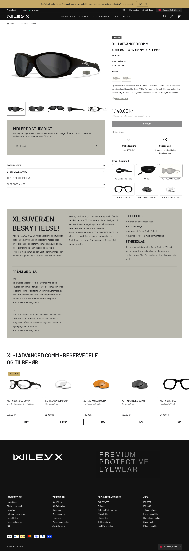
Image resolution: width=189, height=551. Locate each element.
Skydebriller (103, 514)
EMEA (21, 547)
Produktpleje (12, 518)
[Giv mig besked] (96, 146)
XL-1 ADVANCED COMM (26, 23)
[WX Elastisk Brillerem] (123, 170)
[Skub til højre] (105, 109)
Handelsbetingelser (151, 518)
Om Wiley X (57, 502)
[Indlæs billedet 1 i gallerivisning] (16, 109)
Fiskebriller (103, 518)
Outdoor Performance (107, 510)
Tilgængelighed (150, 510)
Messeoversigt (58, 514)
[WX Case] (147, 170)
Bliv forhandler (58, 506)
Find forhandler (132, 10)
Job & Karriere (58, 526)
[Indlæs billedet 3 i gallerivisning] (56, 109)
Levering (128, 116)
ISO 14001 (147, 506)
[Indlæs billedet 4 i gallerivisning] (76, 109)
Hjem (12, 23)
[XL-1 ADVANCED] (123, 189)
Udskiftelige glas (105, 526)
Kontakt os (11, 502)
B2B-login (149, 10)
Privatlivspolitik (150, 526)
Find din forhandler (15, 506)
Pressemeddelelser (60, 522)
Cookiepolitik (149, 522)
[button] (67, 16)
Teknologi (56, 518)
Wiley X (15, 547)
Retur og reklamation (16, 514)
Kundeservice (165, 153)
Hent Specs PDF (121, 98)
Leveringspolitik (150, 514)
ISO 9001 (147, 502)
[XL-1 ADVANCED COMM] (116, 78)
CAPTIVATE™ (103, 502)
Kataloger (56, 510)
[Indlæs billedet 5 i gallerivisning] (96, 109)
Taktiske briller (104, 522)
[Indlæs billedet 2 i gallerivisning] (36, 109)
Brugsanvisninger (14, 522)
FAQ (9, 526)
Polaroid (101, 506)
